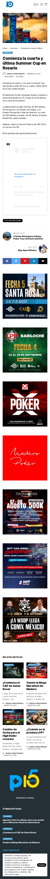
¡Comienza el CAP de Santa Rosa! (11, 686)
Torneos (7, 816)
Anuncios (13, 48)
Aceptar (41, 865)
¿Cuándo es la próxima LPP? (35, 731)
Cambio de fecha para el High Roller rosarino (11, 734)
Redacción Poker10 (16, 74)
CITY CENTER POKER (12, 221)
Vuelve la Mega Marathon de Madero (36, 686)
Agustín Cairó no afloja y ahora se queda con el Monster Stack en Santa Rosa (23, 821)
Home (5, 48)
